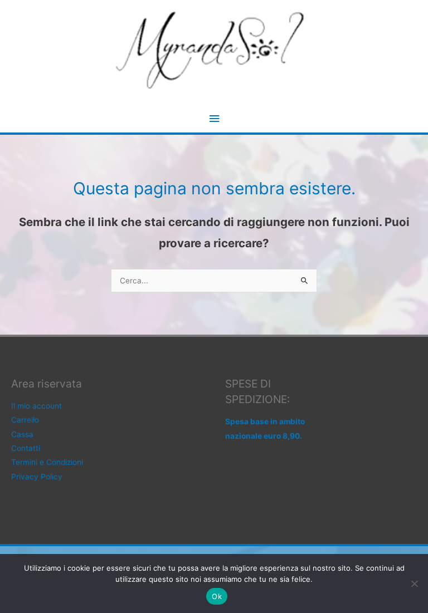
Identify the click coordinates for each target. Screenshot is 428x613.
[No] (414, 583)
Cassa (22, 434)
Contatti (25, 448)
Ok (217, 596)
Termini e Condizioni (47, 462)
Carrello (25, 419)
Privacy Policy (36, 476)
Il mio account (36, 405)
